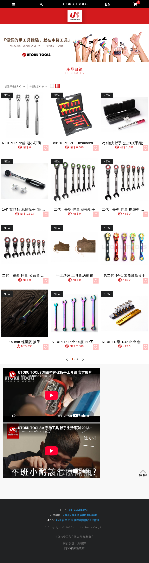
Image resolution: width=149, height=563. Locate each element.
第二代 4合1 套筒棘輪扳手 (124, 253)
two (52, 86)
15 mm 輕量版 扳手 (25, 319)
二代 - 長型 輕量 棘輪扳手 (74, 187)
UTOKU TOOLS (74, 16)
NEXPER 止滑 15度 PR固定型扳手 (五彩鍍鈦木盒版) (74, 319)
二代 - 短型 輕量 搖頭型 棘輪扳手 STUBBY (25, 253)
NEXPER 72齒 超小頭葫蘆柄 (25, 121)
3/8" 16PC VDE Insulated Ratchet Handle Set (74, 121)
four (57, 86)
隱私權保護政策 (74, 548)
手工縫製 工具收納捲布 (74, 253)
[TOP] (143, 472)
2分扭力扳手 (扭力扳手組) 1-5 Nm (124, 121)
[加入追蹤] (46, 148)
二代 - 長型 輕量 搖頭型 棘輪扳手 (124, 187)
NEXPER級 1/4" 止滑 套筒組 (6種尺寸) (124, 319)
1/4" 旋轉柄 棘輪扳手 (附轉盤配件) (25, 187)
